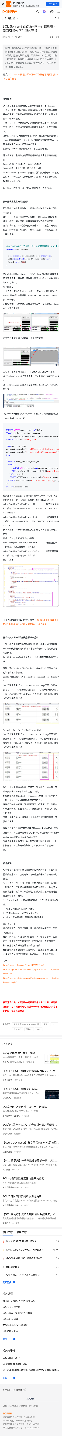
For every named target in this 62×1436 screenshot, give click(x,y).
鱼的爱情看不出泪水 (11, 1115)
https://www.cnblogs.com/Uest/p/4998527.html (23, 965)
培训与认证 (33, 1405)
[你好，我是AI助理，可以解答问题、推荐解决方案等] (44, 11)
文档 (5, 1405)
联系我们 (31, 1398)
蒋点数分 (6, 1169)
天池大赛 (23, 1405)
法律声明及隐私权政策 (12, 1417)
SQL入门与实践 (10, 1318)
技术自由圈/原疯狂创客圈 (13, 1062)
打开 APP (53, 4)
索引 (46, 1024)
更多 (5, 1339)
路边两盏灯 (7, 1151)
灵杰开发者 (7, 1080)
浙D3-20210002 (32, 1427)
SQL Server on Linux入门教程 (17, 1312)
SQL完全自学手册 (11, 1306)
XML (39, 1029)
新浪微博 (18, 1389)
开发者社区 (13, 1405)
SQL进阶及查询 (10, 1330)
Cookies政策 (29, 1417)
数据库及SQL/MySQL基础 (15, 1324)
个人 (57, 18)
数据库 (29, 1029)
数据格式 (17, 1029)
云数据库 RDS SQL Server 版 (26, 1024)
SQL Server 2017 (11, 1357)
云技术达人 (7, 1097)
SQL (54, 1024)
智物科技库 (7, 1133)
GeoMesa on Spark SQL (15, 1363)
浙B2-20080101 (33, 1424)
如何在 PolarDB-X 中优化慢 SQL (19, 1300)
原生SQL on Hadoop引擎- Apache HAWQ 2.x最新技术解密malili (31, 1369)
